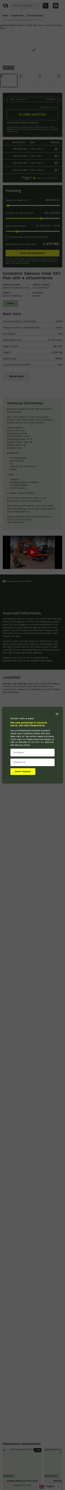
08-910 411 (37, 742)
